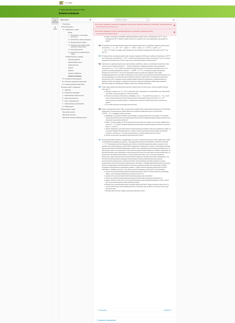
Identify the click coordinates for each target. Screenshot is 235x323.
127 (99, 139)
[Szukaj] (147, 20)
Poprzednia (103, 310)
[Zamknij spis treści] (90, 20)
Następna (167, 310)
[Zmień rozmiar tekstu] (173, 19)
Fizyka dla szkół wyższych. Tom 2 (73, 10)
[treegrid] (76, 70)
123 (99, 56)
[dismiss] (174, 25)
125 (99, 87)
